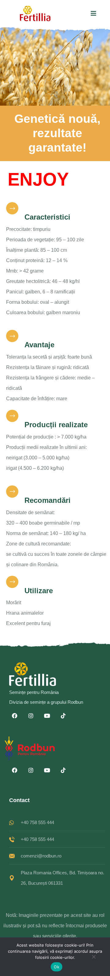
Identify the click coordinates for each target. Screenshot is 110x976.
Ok (56, 966)
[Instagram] (30, 715)
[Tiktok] (63, 715)
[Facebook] (14, 715)
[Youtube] (47, 715)
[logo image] (35, 13)
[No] (93, 958)
